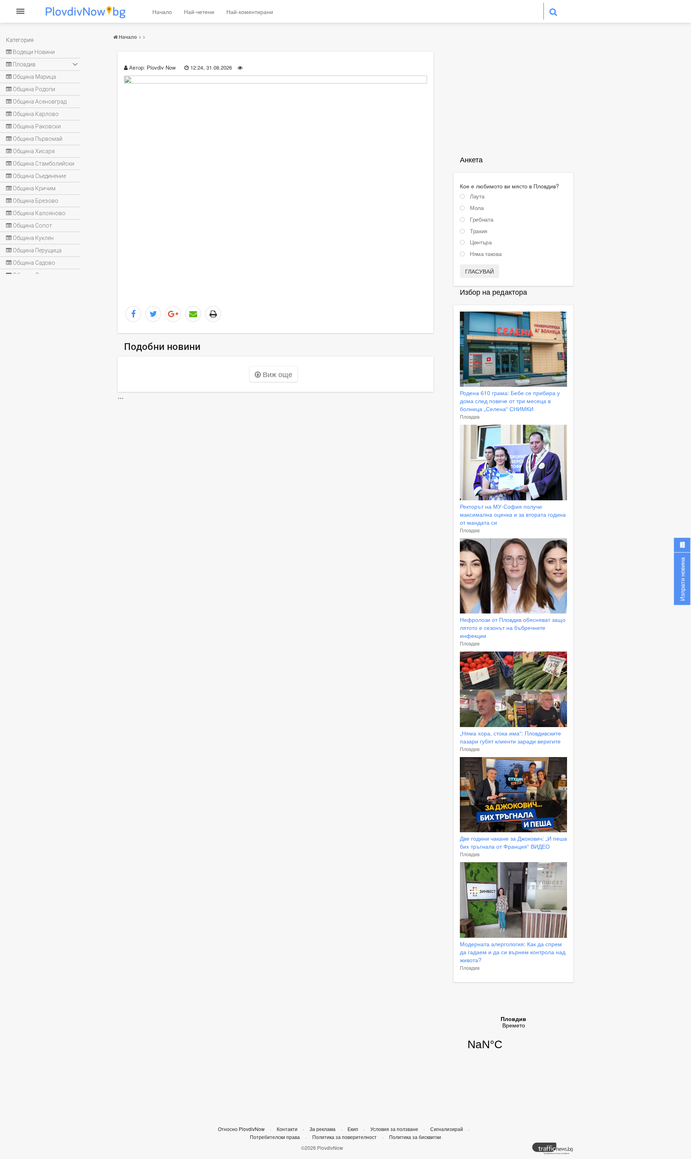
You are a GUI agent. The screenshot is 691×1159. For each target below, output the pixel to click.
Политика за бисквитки (415, 1136)
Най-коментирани (249, 12)
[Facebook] (133, 314)
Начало (162, 12)
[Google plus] (173, 314)
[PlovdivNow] (555, 1151)
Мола (477, 208)
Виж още (276, 374)
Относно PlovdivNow (242, 1128)
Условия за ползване (394, 1128)
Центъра (481, 242)
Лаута (477, 196)
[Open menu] (20, 11)
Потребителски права (275, 1136)
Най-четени (199, 12)
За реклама (323, 1128)
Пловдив (469, 416)
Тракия (478, 231)
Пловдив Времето (513, 1038)
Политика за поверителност (344, 1136)
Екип (353, 1128)
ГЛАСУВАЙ (479, 271)
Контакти (288, 1128)
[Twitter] (153, 314)
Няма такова (485, 254)
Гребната (481, 219)
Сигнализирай (447, 1128)
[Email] (193, 314)
